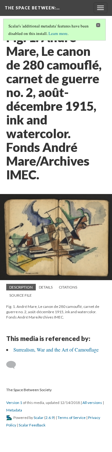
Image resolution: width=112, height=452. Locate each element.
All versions (92, 402)
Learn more (58, 33)
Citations (68, 287)
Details (46, 287)
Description (21, 287)
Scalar (39, 417)
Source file (20, 295)
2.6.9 (49, 417)
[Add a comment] (13, 365)
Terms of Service (72, 417)
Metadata (14, 410)
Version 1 (14, 402)
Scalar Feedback (32, 425)
